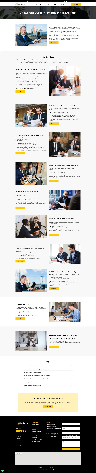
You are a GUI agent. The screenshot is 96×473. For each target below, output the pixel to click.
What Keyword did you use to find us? (70, 435)
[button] (48, 366)
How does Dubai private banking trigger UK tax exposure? (36, 365)
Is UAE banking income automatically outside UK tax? (35, 369)
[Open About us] (56, 4)
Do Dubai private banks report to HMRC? (32, 372)
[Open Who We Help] (49, 4)
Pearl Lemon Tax (45, 467)
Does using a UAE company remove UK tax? (33, 382)
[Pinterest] (25, 431)
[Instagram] (19, 431)
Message (64, 439)
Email (63, 426)
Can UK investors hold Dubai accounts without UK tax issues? (37, 375)
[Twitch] (23, 431)
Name (63, 422)
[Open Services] (40, 4)
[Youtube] (17, 431)
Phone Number (65, 430)
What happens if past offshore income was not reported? (36, 378)
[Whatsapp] (2, 471)
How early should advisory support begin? (33, 385)
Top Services (35, 422)
